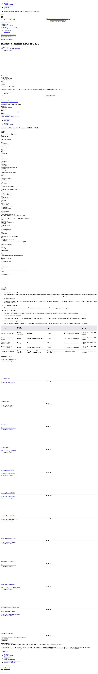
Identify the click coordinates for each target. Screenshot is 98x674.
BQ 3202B (3, 424)
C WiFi (24, 89)
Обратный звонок (5, 22)
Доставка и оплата (8, 4)
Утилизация (7, 8)
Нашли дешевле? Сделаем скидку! (10, 116)
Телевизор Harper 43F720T (7, 470)
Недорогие (3, 89)
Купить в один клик (6, 115)
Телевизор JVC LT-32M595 (8, 561)
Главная (6, 2)
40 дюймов (9, 89)
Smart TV (15, 89)
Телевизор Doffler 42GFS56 (8, 584)
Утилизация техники (9, 659)
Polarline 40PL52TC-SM (7, 633)
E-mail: (2, 271)
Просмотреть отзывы (6, 107)
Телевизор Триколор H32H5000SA (10, 607)
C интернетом (30, 89)
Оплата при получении (6, 99)
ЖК (21, 89)
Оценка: (3, 287)
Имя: (2, 268)
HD (41, 89)
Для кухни (45, 89)
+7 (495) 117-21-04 (8, 19)
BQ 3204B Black (5, 447)
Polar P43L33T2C (5, 378)
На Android (37, 89)
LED (19, 89)
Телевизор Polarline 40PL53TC (8, 538)
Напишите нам (7, 6)
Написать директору (5, 672)
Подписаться (4, 640)
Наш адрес (6, 7)
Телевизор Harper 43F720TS (8, 493)
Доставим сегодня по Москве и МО (9, 102)
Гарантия (6, 3)
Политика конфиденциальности (12, 661)
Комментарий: (5, 274)
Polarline (6, 93)
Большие (50, 89)
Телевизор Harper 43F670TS (8, 515)
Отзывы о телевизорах (9, 662)
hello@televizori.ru (5, 669)
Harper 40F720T (5, 401)
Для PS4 (60, 89)
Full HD (55, 89)
